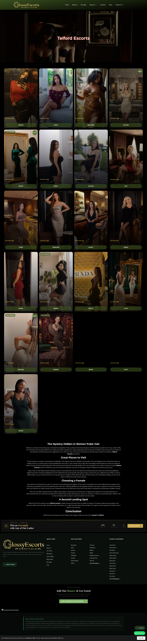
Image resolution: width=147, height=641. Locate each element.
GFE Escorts (112, 550)
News (110, 5)
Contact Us (119, 5)
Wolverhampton (74, 560)
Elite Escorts (49, 553)
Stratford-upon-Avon (94, 555)
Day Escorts (112, 573)
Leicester (73, 558)
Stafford (91, 550)
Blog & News (50, 559)
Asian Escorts (112, 563)
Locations (103, 5)
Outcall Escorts (112, 547)
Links (48, 565)
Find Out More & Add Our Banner (72, 601)
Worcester (92, 545)
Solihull (72, 563)
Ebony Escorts (112, 566)
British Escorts (112, 568)
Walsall (91, 553)
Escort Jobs (49, 562)
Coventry (73, 553)
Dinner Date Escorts (114, 553)
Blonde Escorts (112, 558)
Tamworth (92, 560)
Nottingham (73, 555)
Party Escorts (112, 571)
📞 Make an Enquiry (10, 564)
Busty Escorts (112, 560)
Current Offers (50, 556)
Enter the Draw (134, 525)
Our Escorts (49, 551)
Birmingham (73, 545)
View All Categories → (115, 579)
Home (67, 5)
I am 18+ (141, 638)
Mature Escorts (112, 555)
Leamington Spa (93, 558)
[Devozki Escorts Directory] (19, 610)
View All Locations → (95, 563)
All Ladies (83, 5)
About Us (74, 5)
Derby (72, 547)
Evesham (73, 550)
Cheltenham (92, 547)
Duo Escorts (112, 576)
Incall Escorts (112, 545)
